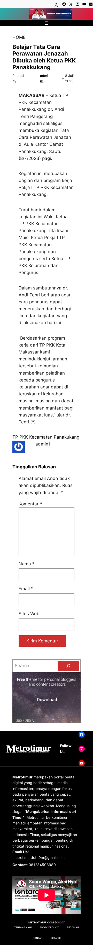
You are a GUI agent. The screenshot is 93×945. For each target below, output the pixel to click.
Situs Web (29, 613)
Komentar (30, 503)
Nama (27, 563)
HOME (19, 37)
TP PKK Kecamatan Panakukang (45, 437)
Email (26, 588)
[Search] (68, 666)
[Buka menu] (46, 23)
